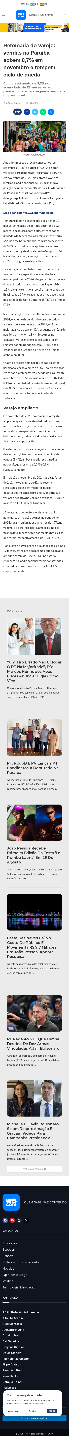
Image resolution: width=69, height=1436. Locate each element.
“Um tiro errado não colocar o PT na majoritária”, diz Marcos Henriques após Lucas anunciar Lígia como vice (34, 671)
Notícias (8, 1268)
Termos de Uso (36, 1403)
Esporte (8, 1256)
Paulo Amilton (12, 1370)
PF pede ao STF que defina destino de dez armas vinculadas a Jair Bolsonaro (33, 1044)
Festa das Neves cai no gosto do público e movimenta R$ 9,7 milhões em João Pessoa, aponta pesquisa (31, 947)
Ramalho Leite (12, 1376)
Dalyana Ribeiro (13, 1347)
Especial (9, 1249)
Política (8, 1281)
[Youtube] (12, 1220)
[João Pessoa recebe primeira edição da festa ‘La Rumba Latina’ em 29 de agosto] (34, 823)
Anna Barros (14, 102)
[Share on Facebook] (27, 112)
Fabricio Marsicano (16, 1358)
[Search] (65, 15)
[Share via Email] (51, 112)
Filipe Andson (12, 1364)
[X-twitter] (26, 1220)
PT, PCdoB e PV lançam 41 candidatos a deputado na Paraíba (33, 768)
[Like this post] (18, 112)
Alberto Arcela (13, 1318)
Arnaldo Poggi (12, 1335)
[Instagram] (19, 1220)
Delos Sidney (12, 1353)
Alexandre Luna (13, 1329)
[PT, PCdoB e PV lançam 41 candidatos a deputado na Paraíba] (34, 737)
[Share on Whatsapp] (43, 112)
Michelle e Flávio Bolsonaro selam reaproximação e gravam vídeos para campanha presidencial (33, 1131)
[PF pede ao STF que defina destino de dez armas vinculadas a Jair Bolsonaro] (34, 1013)
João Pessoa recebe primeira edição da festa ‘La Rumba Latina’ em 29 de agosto (33, 855)
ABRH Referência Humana (21, 1312)
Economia (10, 1243)
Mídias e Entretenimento (21, 1262)
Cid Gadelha (11, 1341)
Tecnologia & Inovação (19, 1287)
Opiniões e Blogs (15, 1275)
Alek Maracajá (12, 1323)
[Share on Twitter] (35, 112)
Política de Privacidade (17, 1403)
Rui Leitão (9, 1387)
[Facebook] (5, 1220)
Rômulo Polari (12, 1382)
